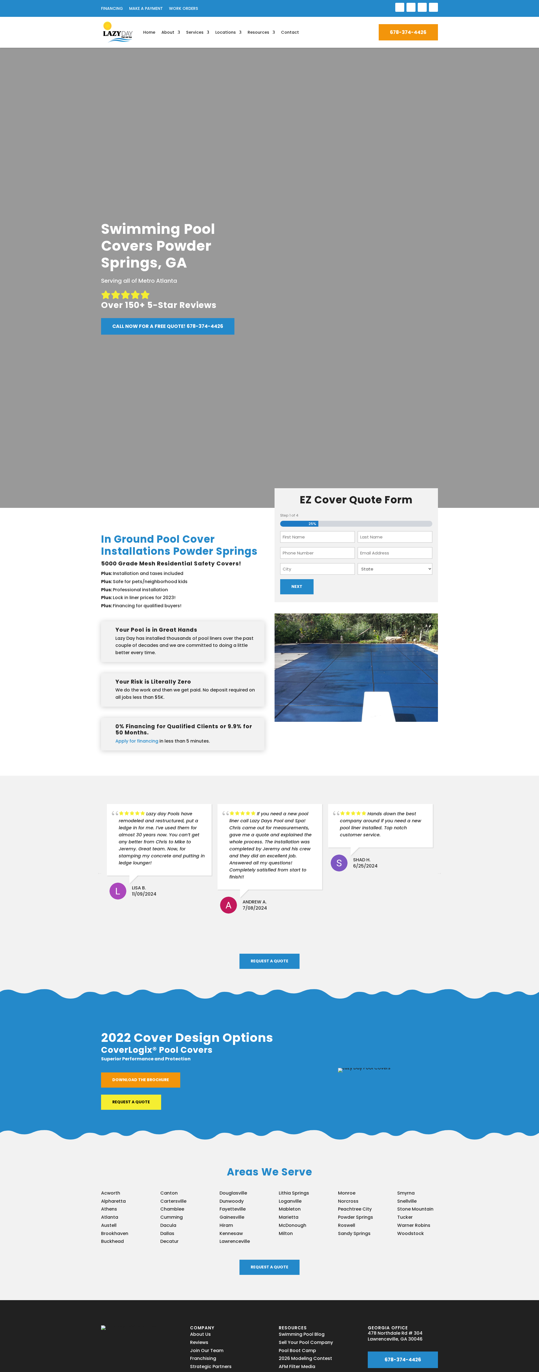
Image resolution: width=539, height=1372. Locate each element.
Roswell (346, 1225)
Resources (258, 32)
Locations (225, 32)
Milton (286, 1233)
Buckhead (112, 1241)
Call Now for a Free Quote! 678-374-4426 (167, 326)
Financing (112, 8)
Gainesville (232, 1217)
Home (149, 32)
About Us (200, 1334)
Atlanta (109, 1217)
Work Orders (183, 8)
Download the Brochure (140, 1080)
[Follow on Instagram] (422, 7)
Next (439, 872)
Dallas (167, 1233)
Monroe (346, 1193)
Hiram (226, 1225)
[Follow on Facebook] (399, 7)
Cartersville (173, 1201)
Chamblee (172, 1209)
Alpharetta (113, 1201)
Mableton (290, 1209)
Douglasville (233, 1193)
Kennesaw (231, 1233)
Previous (99, 872)
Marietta (288, 1217)
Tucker (405, 1217)
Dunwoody (232, 1201)
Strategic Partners (211, 1366)
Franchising (203, 1358)
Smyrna (406, 1193)
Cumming (171, 1217)
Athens (109, 1209)
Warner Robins (413, 1225)
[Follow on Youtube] (433, 7)
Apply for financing (136, 741)
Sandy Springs (354, 1233)
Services (195, 32)
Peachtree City (355, 1209)
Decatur (169, 1241)
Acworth (110, 1193)
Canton (169, 1193)
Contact (290, 32)
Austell (109, 1225)
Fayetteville (233, 1209)
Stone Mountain (415, 1209)
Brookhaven (114, 1233)
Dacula (168, 1225)
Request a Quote (269, 961)
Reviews (199, 1342)
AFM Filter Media (297, 1366)
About (167, 32)
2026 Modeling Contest (305, 1358)
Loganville (290, 1201)
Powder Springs (355, 1217)
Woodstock (410, 1233)
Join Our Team (206, 1350)
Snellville (407, 1201)
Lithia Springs (294, 1193)
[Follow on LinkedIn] (410, 7)
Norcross (348, 1201)
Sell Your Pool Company (306, 1342)
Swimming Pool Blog (302, 1334)
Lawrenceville (235, 1241)
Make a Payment (146, 8)
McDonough (292, 1225)
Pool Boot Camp (297, 1350)
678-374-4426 (408, 32)
